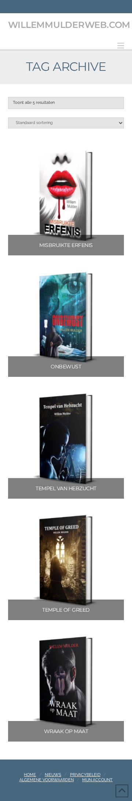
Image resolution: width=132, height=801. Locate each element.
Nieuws (53, 774)
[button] (120, 46)
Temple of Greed (66, 610)
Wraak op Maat (66, 731)
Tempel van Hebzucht (66, 488)
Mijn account (97, 780)
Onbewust (66, 366)
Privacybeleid (85, 774)
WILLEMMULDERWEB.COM (69, 25)
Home (30, 774)
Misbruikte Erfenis (65, 245)
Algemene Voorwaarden (46, 780)
